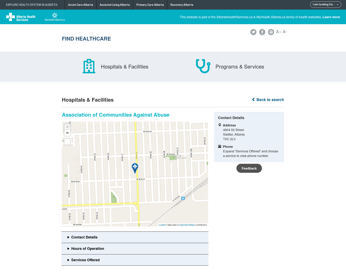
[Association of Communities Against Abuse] (135, 168)
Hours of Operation (87, 248)
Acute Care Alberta (80, 4)
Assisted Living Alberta (115, 4)
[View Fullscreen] (67, 142)
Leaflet (162, 224)
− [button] (67, 132)
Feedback (249, 168)
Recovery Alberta (181, 4)
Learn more (331, 17)
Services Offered (85, 259)
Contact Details (84, 237)
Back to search (269, 99)
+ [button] (67, 126)
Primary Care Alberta (150, 4)
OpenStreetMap (187, 224)
